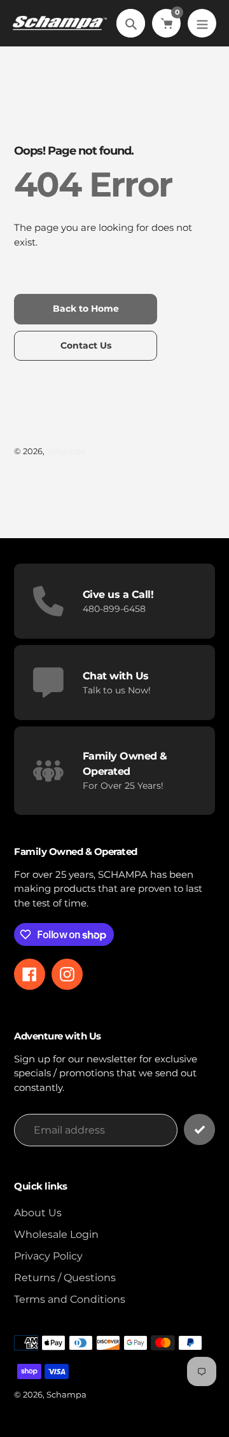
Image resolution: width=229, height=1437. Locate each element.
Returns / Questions (65, 1278)
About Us (38, 1213)
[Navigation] (202, 23)
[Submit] (199, 1129)
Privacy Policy (48, 1256)
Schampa (66, 451)
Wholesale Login (56, 1234)
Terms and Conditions (69, 1299)
